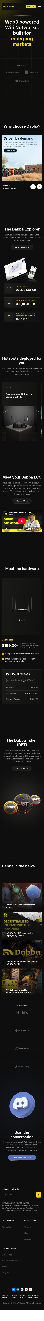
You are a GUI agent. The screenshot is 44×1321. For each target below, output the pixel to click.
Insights (5, 1272)
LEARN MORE (10, 150)
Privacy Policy (14, 1296)
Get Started (7, 1255)
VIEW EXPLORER (22, 247)
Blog (26, 1233)
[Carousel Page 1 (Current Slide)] (19, 620)
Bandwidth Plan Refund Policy (33, 1296)
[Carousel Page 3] (24, 620)
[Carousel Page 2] (22, 620)
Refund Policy (22, 1296)
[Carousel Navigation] (36, 186)
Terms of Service (5, 1296)
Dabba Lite (6, 1227)
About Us (28, 1227)
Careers (27, 1239)
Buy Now (30, 6)
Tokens (5, 1266)
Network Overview (10, 1261)
